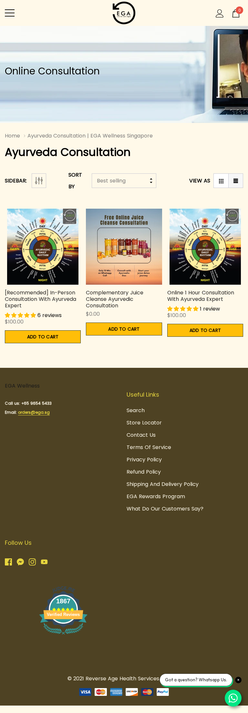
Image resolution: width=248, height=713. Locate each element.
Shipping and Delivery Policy (163, 484)
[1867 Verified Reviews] (63, 635)
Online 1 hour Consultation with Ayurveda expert (200, 296)
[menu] (10, 13)
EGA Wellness (22, 385)
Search (136, 410)
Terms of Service (149, 447)
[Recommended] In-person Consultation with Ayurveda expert (40, 299)
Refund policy (144, 472)
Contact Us (141, 435)
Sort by (75, 180)
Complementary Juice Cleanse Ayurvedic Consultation (114, 299)
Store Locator (144, 422)
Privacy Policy (144, 459)
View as (199, 180)
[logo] (124, 13)
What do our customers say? (165, 508)
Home (12, 135)
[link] (43, 247)
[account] (220, 12)
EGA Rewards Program (156, 496)
